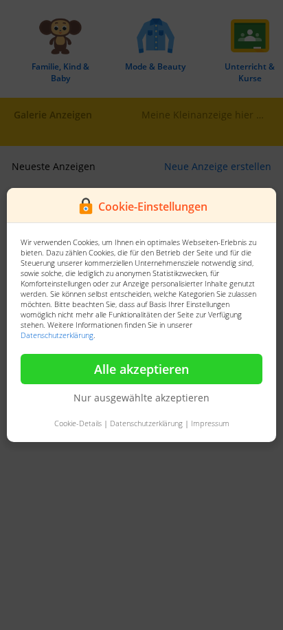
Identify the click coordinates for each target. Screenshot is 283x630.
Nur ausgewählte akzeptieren (141, 397)
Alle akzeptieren (141, 369)
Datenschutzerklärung (57, 335)
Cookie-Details (78, 423)
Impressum (210, 423)
